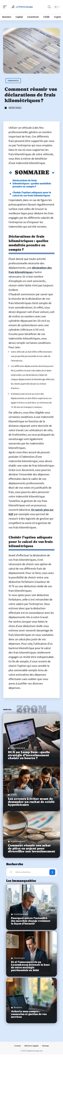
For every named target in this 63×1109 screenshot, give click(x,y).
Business (18, 1007)
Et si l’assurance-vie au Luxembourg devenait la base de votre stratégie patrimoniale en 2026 (30, 966)
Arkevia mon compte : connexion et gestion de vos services (29, 1014)
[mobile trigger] (5, 7)
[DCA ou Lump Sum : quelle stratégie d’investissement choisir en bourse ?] (31, 739)
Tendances (13, 80)
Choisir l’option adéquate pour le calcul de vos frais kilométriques (32, 194)
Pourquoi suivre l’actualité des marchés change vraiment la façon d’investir (30, 921)
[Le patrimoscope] (22, 7)
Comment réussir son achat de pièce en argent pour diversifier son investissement (31, 848)
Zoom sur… (31, 710)
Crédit (14, 795)
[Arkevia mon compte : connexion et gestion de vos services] (31, 1000)
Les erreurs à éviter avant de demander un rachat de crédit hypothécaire (31, 801)
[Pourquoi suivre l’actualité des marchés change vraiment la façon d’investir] (31, 907)
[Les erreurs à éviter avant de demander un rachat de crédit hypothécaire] (31, 785)
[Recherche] (49, 7)
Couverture (19, 958)
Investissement (18, 748)
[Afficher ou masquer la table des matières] (51, 173)
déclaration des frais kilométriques (30, 270)
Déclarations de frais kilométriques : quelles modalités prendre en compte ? (32, 183)
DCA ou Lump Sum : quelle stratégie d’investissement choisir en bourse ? (29, 755)
